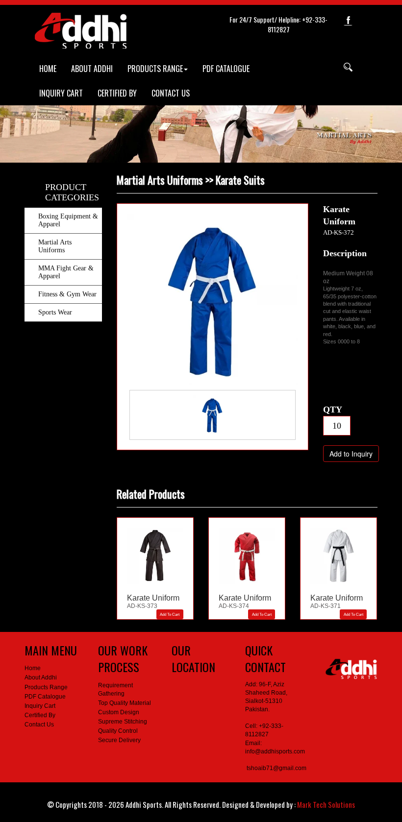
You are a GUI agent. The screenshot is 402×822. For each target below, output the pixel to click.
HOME (47, 68)
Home (33, 668)
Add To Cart (169, 614)
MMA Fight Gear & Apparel (66, 272)
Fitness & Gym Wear (67, 294)
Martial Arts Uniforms (55, 246)
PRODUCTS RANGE (155, 68)
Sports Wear (55, 312)
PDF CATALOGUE (226, 68)
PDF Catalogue (45, 696)
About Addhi (41, 677)
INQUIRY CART (61, 93)
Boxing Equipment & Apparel (68, 220)
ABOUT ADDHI (92, 68)
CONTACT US (170, 93)
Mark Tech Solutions (326, 804)
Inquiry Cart (40, 705)
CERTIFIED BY (117, 93)
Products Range (46, 687)
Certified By (40, 715)
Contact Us (39, 724)
